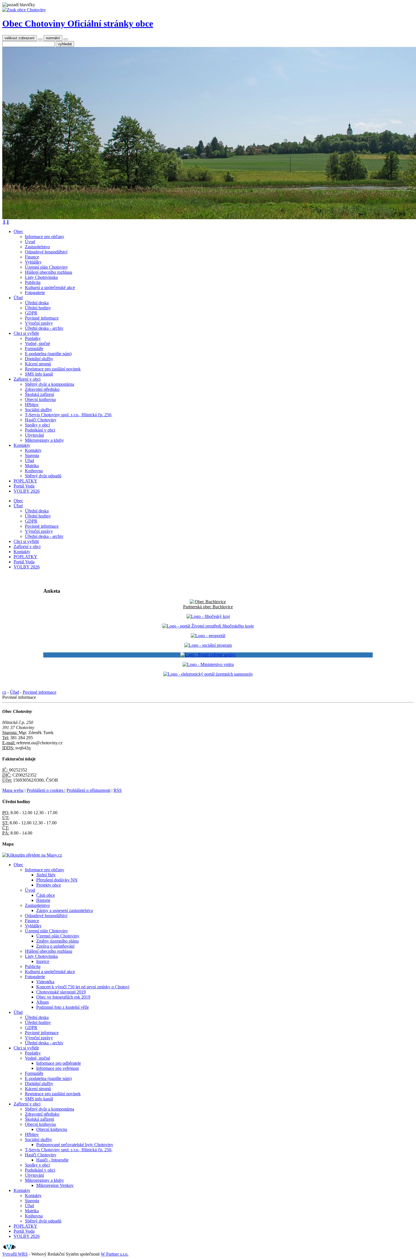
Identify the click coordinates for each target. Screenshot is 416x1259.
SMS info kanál (39, 374)
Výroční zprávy (39, 323)
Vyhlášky (33, 262)
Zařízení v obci (27, 379)
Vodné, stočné (37, 343)
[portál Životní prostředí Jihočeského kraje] (208, 626)
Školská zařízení (39, 394)
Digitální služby (39, 358)
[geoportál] (208, 635)
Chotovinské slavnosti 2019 (61, 991)
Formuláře (34, 348)
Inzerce (42, 961)
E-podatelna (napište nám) (48, 353)
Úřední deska (37, 302)
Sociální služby (38, 409)
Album (42, 1002)
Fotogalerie (35, 292)
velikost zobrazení (20, 38)
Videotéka (45, 981)
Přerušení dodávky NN (57, 880)
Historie (43, 900)
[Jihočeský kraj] (208, 616)
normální (53, 38)
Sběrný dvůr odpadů (43, 475)
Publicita (32, 282)
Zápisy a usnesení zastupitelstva (64, 910)
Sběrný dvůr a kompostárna (49, 384)
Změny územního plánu (57, 941)
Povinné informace (42, 318)
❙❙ (6, 221)
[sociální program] (208, 645)
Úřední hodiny (38, 307)
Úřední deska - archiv (44, 328)
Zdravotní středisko (42, 389)
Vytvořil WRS (15, 1254)
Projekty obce (48, 885)
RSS (117, 790)
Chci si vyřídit (26, 333)
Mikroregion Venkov (55, 1185)
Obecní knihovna (40, 399)
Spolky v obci (37, 424)
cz (4, 692)
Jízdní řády (46, 874)
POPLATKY (25, 480)
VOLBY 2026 (27, 491)
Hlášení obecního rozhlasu (48, 272)
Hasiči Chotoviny (40, 419)
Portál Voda (24, 486)
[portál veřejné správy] (207, 654)
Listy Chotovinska (41, 277)
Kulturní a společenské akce (50, 287)
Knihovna (34, 470)
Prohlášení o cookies (46, 790)
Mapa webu (12, 790)
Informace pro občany (44, 236)
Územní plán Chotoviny (46, 267)
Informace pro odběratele (58, 1063)
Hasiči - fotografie (52, 1159)
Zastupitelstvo (37, 246)
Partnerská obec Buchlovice (208, 606)
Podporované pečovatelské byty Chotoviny (74, 1144)
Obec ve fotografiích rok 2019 (63, 997)
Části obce (45, 895)
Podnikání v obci (40, 430)
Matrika (32, 465)
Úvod (30, 241)
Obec (18, 231)
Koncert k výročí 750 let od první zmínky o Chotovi (82, 986)
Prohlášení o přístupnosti (88, 790)
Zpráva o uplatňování (55, 946)
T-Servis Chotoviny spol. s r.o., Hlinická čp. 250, (68, 414)
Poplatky (33, 338)
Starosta (32, 455)
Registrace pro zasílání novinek (53, 369)
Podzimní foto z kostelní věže (62, 1007)
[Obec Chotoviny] (24, 9)
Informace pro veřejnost (57, 1068)
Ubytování (34, 435)
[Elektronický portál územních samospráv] (208, 674)
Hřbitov (32, 404)
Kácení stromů (38, 363)
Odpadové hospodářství (46, 251)
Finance (32, 257)
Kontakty (22, 445)
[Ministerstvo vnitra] (208, 664)
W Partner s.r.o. (114, 1254)
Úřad (18, 297)
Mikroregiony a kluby (44, 440)
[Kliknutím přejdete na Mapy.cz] (32, 855)
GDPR (31, 313)
